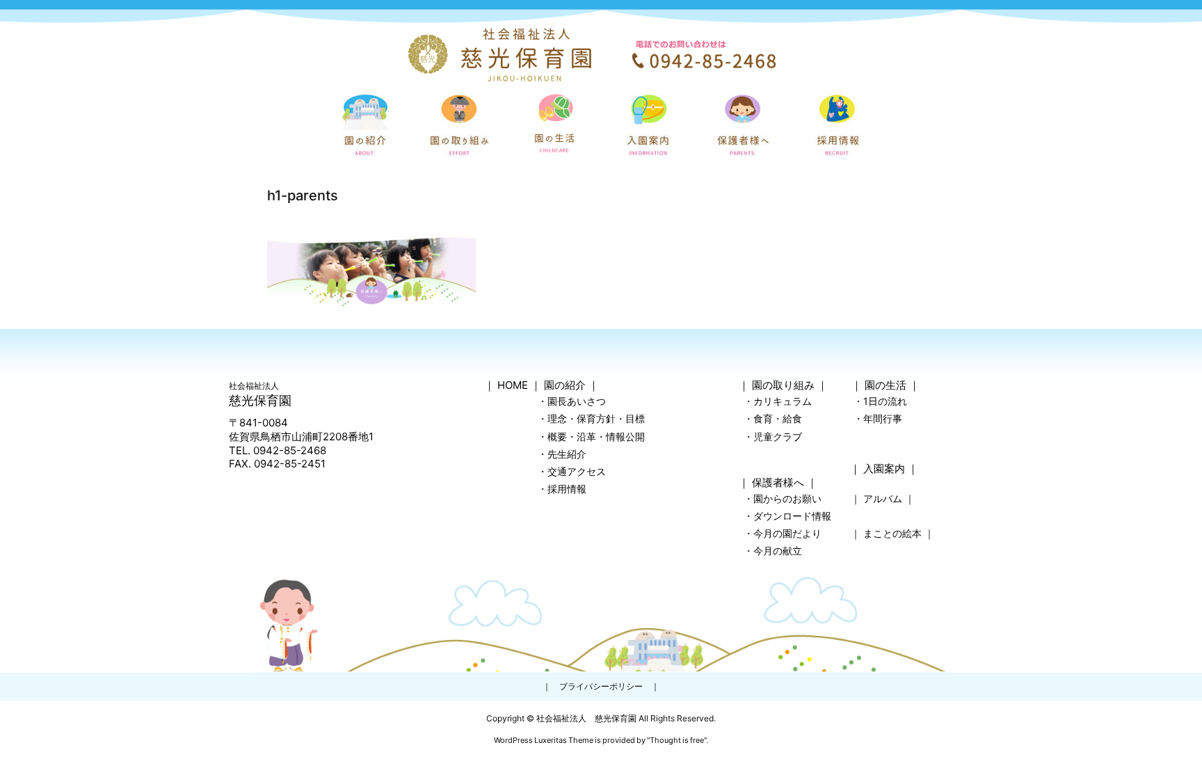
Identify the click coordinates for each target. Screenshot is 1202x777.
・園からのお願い (783, 498)
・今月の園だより (783, 533)
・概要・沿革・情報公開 (591, 436)
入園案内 (884, 468)
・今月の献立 (773, 550)
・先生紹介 (562, 454)
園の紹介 (565, 385)
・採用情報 (562, 489)
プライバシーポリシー (601, 686)
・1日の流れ (880, 401)
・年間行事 (878, 418)
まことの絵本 (892, 533)
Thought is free (677, 740)
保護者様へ (778, 482)
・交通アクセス (572, 471)
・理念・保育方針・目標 (591, 418)
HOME (512, 385)
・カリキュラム (778, 401)
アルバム (882, 498)
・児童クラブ (773, 436)
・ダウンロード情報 (787, 516)
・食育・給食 (773, 418)
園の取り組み (783, 385)
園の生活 (885, 385)
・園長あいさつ (572, 401)
